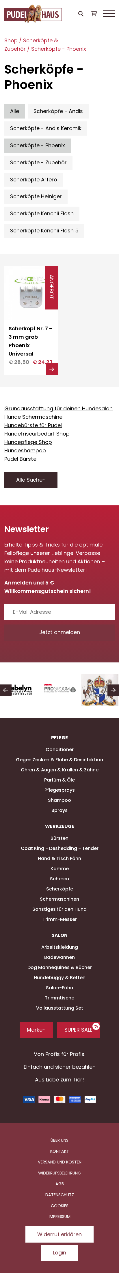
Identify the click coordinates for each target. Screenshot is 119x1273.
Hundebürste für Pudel (33, 425)
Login (59, 1252)
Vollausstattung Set (59, 1008)
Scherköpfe (59, 889)
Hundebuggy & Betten (59, 977)
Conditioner (60, 749)
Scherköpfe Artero (33, 179)
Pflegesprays (59, 790)
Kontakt (59, 1151)
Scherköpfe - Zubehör (38, 162)
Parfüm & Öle (59, 780)
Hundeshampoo (25, 450)
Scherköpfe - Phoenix (58, 48)
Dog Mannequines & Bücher (59, 967)
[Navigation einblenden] (109, 13)
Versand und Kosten (59, 1162)
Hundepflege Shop (28, 442)
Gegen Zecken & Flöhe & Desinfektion (59, 759)
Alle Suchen (31, 479)
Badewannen (59, 957)
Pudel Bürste (20, 458)
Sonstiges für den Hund (59, 909)
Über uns (59, 1140)
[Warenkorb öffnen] (93, 13)
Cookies (59, 1206)
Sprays (59, 810)
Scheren (59, 878)
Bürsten (59, 838)
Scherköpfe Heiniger (36, 196)
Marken (36, 1029)
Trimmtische (59, 998)
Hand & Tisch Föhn (59, 858)
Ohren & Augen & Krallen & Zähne (59, 769)
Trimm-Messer (59, 919)
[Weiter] (113, 690)
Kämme (60, 868)
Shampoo (59, 800)
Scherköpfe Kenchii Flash (42, 213)
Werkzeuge (59, 826)
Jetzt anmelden (59, 632)
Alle (14, 111)
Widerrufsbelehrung (59, 1173)
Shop (11, 40)
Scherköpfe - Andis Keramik (45, 128)
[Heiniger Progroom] (60, 690)
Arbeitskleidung (59, 947)
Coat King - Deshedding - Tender (59, 848)
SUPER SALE (78, 1029)
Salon (60, 935)
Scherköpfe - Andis (58, 111)
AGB (59, 1184)
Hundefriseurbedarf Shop (37, 433)
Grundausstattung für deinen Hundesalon (58, 408)
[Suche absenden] (80, 13)
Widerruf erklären (59, 1234)
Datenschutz (59, 1195)
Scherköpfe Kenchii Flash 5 (44, 230)
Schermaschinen (59, 899)
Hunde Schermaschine (33, 416)
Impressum (59, 1216)
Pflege (59, 737)
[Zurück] (6, 690)
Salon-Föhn (59, 987)
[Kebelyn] (20, 690)
